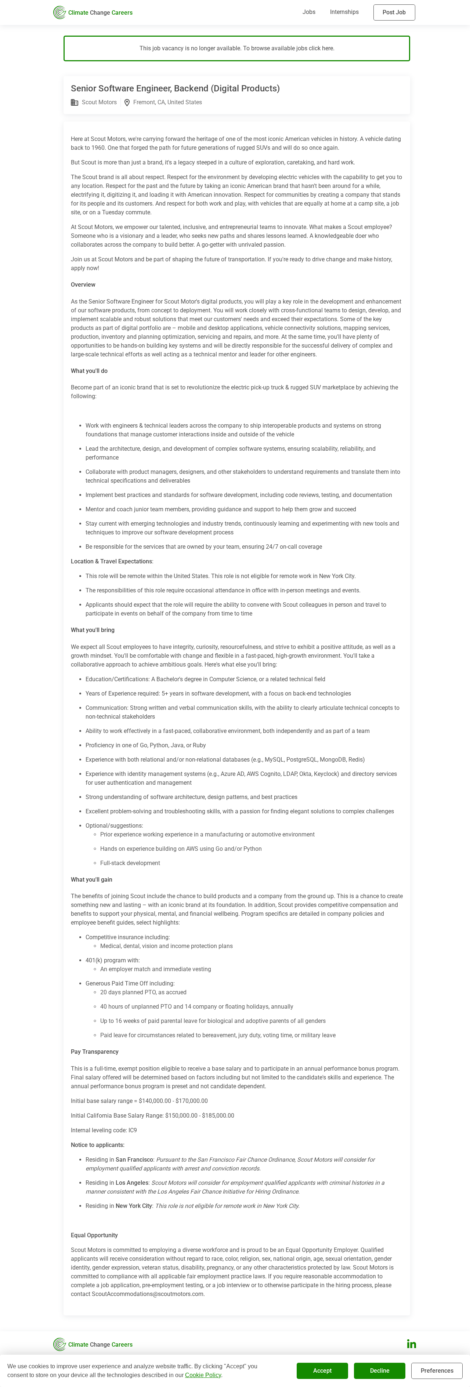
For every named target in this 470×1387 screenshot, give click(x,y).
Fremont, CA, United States (167, 102)
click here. (322, 48)
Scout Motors (99, 102)
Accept (322, 1370)
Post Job (394, 12)
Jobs (309, 11)
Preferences (437, 1370)
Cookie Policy (203, 1375)
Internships (344, 11)
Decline (380, 1370)
